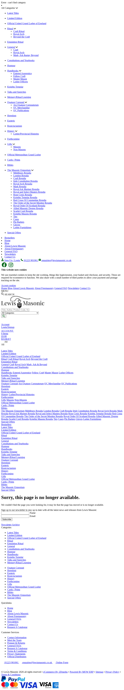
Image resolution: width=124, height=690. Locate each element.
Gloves (16, 224)
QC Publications (21, 110)
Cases (16, 219)
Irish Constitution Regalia (25, 181)
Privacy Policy (112, 672)
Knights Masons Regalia (25, 214)
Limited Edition (14, 18)
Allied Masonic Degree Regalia (28, 208)
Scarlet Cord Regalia (23, 211)
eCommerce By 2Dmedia (55, 672)
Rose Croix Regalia (22, 194)
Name (33, 513)
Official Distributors (16, 656)
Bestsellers (10, 237)
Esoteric (11, 120)
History (11, 131)
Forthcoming (13, 139)
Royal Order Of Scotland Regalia (29, 205)
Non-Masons (19, 149)
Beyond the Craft (21, 36)
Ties (15, 216)
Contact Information (16, 637)
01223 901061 (11, 662)
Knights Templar (15, 86)
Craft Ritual (18, 31)
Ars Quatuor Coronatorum (26, 105)
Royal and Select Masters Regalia (29, 192)
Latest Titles (13, 13)
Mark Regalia (19, 186)
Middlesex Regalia (22, 173)
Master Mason (20, 79)
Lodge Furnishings (22, 227)
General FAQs (14, 619)
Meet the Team (14, 640)
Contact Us (10, 257)
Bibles (10, 165)
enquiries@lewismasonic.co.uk (37, 662)
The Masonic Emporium (19, 170)
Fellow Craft (19, 76)
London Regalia (21, 175)
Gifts (10, 144)
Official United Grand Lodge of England (26, 23)
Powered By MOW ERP (81, 672)
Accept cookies (8, 285)
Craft (15, 50)
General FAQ (11, 251)
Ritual (10, 28)
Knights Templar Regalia (25, 197)
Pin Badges (18, 222)
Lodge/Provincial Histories (26, 133)
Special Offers (14, 232)
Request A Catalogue (17, 627)
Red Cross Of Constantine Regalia (29, 200)
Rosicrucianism (14, 126)
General (11, 47)
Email (32, 516)
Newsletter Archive (10, 524)
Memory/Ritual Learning (19, 97)
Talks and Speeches (16, 92)
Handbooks (13, 70)
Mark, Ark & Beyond (36, 364)
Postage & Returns (16, 643)
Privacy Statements (16, 654)
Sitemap (99, 672)
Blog (7, 243)
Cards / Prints (13, 160)
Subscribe (6, 519)
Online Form (61, 662)
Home (7, 240)
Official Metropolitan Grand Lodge (24, 154)
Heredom (11, 115)
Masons (17, 147)
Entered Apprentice (22, 73)
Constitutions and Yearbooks (20, 60)
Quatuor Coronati (16, 102)
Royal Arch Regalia (22, 184)
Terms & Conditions (17, 651)
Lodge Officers (20, 81)
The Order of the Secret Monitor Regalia (32, 203)
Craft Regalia (19, 178)
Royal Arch (18, 34)
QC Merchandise (21, 107)
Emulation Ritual (15, 42)
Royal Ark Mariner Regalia (26, 189)
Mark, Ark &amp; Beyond (26, 55)
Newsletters (10, 254)
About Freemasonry (14, 248)
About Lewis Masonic (15, 246)
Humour (11, 65)
